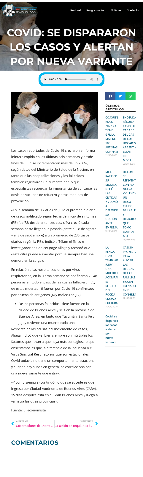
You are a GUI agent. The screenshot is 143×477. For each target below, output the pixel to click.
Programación (95, 10)
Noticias (116, 10)
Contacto (133, 10)
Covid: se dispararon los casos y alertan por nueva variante (112, 329)
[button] (110, 96)
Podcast (75, 10)
